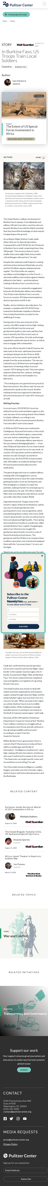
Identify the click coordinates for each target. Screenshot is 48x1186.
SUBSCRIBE (23, 626)
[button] (23, 597)
